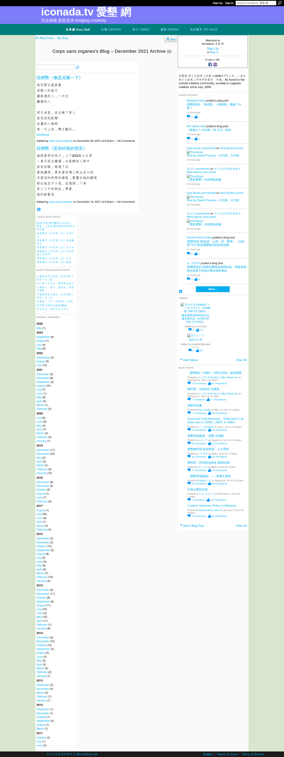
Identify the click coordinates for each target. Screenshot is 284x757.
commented (208, 148)
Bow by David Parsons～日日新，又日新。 (214, 155)
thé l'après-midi (196, 126)
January (41, 441)
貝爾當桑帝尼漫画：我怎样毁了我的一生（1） (55, 295)
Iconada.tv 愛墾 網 (86, 12)
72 (201, 330)
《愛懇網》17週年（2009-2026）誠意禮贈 (214, 373)
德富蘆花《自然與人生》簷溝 (54, 262)
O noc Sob (201, 326)
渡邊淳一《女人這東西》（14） (55, 301)
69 (219, 456)
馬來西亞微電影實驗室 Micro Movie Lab (218, 377)
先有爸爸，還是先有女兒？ (53, 309)
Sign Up (218, 3)
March (40, 405)
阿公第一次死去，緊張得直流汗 (55, 283)
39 (199, 429)
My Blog (62, 38)
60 (219, 429)
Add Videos (190, 360)
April (39, 401)
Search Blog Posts (77, 67)
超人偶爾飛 (193, 263)
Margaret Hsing (196, 100)
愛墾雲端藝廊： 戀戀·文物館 (205, 435)
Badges (208, 754)
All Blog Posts (45, 38)
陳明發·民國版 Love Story (52, 305)
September (43, 337)
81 (219, 383)
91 (219, 443)
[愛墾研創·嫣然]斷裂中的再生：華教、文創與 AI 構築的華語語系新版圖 (56, 226)
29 (199, 483)
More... (213, 289)
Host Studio (194, 148)
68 (219, 483)
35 (199, 516)
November (43, 378)
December (43, 374)
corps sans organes (61, 140)
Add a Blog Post (193, 525)
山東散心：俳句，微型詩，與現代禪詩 (55, 288)
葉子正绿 (203, 466)
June (40, 393)
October (41, 489)
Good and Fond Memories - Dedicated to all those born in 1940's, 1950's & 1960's (215, 420)
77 (199, 470)
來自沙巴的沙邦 (206, 493)
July (39, 344)
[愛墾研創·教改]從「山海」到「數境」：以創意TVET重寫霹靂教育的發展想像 (215, 243)
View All (241, 360)
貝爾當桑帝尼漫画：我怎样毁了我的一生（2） (55, 277)
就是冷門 (203, 440)
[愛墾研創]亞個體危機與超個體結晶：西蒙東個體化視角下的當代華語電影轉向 (216, 268)
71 (218, 399)
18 (199, 383)
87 (201, 350)
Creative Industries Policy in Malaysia (211, 505)
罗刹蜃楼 (203, 453)
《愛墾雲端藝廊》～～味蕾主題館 (209, 476)
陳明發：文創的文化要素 (203, 389)
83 (218, 499)
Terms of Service (253, 754)
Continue (43, 134)
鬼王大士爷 (195, 339)
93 (199, 443)
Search (280, 3)
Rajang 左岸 (205, 480)
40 (199, 456)
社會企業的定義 (197, 489)
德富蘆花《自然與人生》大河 (54, 258)
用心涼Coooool (206, 426)
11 (199, 413)
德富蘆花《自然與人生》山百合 (55, 247)
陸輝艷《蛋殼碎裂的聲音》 (62, 148)
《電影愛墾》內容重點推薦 (204, 179)
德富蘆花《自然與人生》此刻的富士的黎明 (55, 252)
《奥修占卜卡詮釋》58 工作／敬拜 (209, 130)
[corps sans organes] (43, 61)
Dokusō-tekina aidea (199, 237)
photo (240, 148)
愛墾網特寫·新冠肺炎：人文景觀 (208, 449)
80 (219, 516)
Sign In (229, 3)
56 (219, 413)
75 (219, 470)
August (41, 340)
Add (172, 39)
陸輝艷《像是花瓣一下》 (60, 77)
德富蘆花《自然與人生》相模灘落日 (55, 241)
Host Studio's (228, 148)
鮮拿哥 (191, 168)
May (39, 328)
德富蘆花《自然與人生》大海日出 (55, 234)
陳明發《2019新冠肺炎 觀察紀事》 (209, 462)
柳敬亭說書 (194, 405)
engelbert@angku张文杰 (200, 345)
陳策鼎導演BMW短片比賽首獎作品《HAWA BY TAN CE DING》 (196, 319)
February (42, 408)
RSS (39, 209)
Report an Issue (227, 754)
